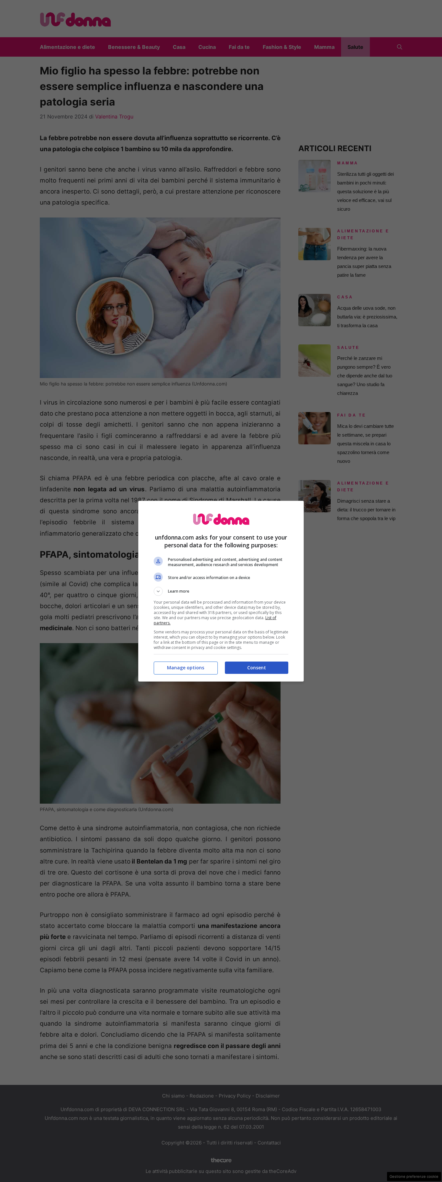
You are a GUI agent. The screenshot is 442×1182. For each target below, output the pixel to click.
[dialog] (221, 591)
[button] (221, 591)
